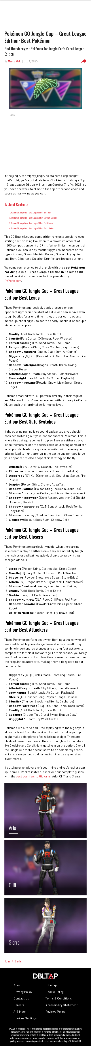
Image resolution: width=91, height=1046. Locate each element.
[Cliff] (45, 894)
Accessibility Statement (62, 1005)
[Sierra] (45, 951)
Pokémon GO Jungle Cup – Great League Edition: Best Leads (31, 212)
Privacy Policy (22, 992)
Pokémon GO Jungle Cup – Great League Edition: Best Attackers (32, 228)
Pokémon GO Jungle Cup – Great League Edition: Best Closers (32, 223)
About (17, 985)
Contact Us (21, 998)
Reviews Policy (55, 1011)
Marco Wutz (15, 61)
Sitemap (51, 985)
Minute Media (20, 1028)
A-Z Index (19, 1011)
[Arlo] (45, 837)
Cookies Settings (25, 1018)
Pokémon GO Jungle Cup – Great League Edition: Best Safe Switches (34, 217)
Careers (18, 1005)
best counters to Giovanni (33, 776)
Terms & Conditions (59, 998)
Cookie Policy (54, 992)
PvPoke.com (12, 280)
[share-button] (84, 61)
